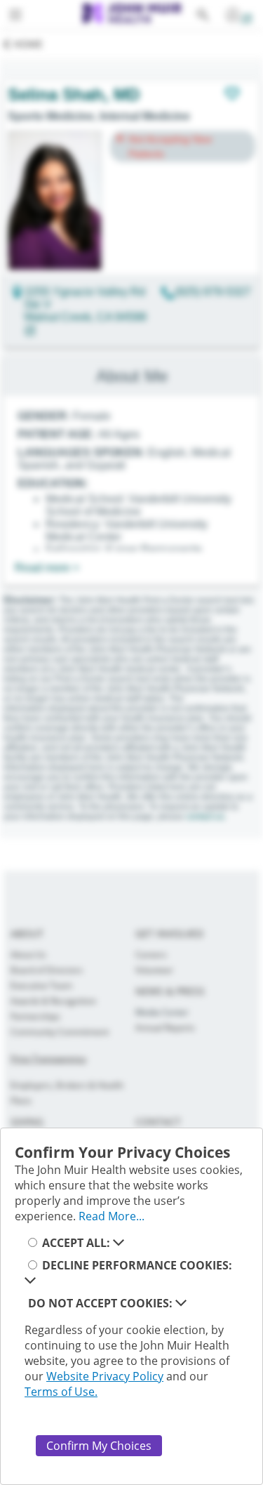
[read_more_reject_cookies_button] (181, 1303)
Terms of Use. (61, 1391)
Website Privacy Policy (104, 1376)
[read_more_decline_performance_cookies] (30, 1280)
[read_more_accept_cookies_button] (118, 1242)
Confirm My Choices (98, 1445)
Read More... (111, 1216)
